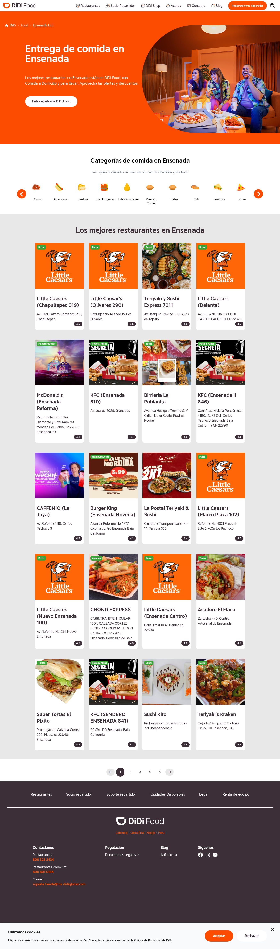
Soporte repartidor (121, 794)
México (151, 832)
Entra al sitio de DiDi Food (51, 101)
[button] (247, 5)
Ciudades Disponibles (167, 794)
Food (24, 25)
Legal (203, 794)
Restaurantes (41, 794)
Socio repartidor (79, 794)
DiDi (13, 25)
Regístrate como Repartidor (247, 5)
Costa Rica (137, 832)
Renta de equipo (236, 794)
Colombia (121, 832)
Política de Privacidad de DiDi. (153, 940)
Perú (161, 832)
